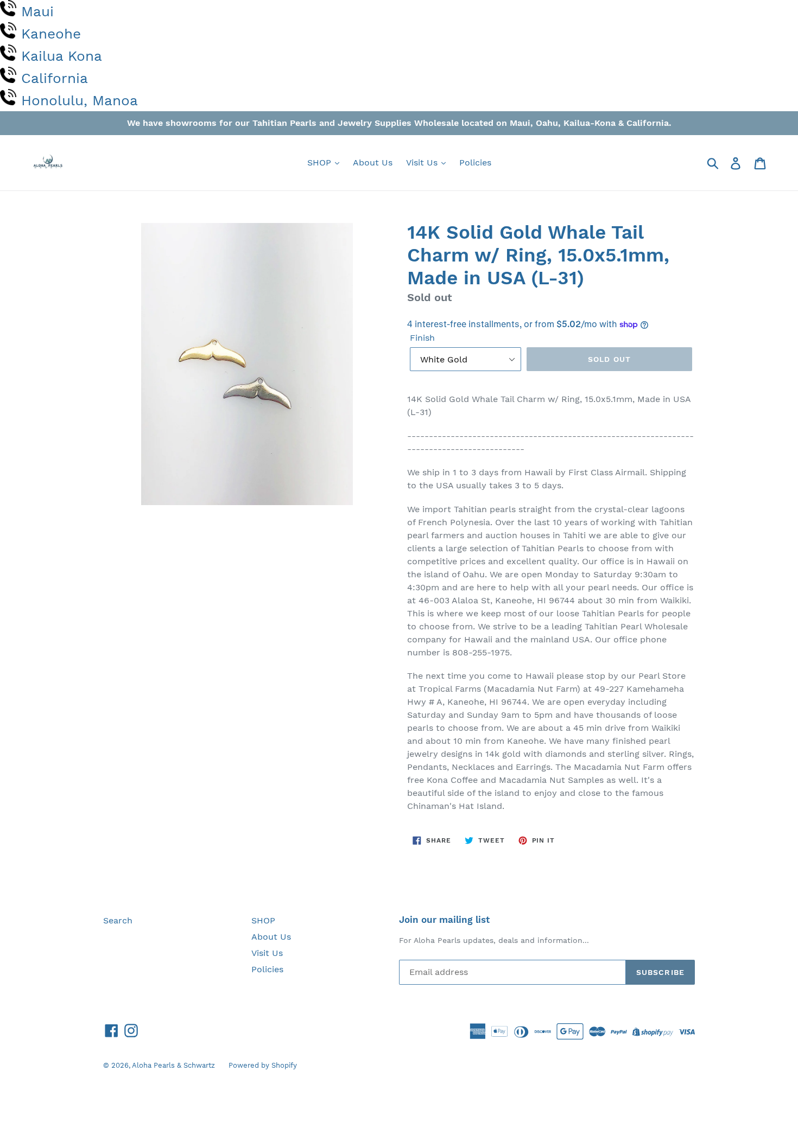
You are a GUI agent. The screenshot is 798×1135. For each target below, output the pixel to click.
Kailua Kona (61, 56)
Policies (475, 162)
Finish (422, 338)
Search (117, 920)
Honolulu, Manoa (79, 100)
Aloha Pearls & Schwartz (173, 1065)
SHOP (320, 162)
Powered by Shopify (263, 1065)
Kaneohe (51, 33)
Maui (37, 11)
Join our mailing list (444, 919)
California (54, 78)
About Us (372, 162)
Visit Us (423, 162)
